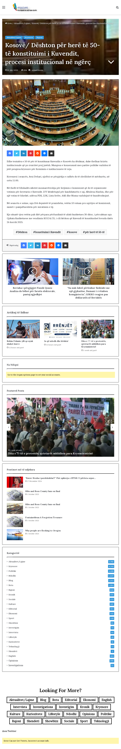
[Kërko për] (117, 8)
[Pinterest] (30, 153)
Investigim (14, 627)
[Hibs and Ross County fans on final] (15, 495)
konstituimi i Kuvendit (48, 232)
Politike (12, 571)
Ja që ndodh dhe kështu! (56, 341)
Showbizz (13, 623)
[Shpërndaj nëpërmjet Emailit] (51, 153)
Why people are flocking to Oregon (43, 530)
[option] (60, 427)
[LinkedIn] (24, 153)
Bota (11, 585)
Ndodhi (12, 576)
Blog (11, 580)
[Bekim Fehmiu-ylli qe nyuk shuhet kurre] (23, 329)
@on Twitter (9, 731)
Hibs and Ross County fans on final (42, 491)
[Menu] (3, 8)
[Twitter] (17, 153)
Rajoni (39, 37)
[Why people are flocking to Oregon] (15, 534)
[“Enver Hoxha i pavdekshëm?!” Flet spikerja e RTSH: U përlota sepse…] (15, 482)
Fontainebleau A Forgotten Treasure (43, 517)
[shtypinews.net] (24, 7)
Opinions (13, 660)
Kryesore (29, 37)
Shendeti (13, 651)
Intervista (13, 632)
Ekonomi (13, 613)
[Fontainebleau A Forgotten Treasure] (15, 521)
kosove (73, 232)
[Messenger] (44, 153)
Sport (11, 618)
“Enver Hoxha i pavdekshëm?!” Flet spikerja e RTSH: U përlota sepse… (60, 478)
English (12, 656)
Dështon (22, 232)
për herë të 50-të (94, 232)
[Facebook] (10, 153)
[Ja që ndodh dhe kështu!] (60, 329)
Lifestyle (13, 637)
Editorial (13, 609)
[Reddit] (37, 153)
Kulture (12, 604)
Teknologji (14, 646)
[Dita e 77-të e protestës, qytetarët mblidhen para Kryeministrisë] (97, 329)
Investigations (16, 665)
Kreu (9, 23)
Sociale (12, 599)
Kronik (12, 594)
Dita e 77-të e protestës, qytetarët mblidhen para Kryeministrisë (93, 344)
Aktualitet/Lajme (22, 23)
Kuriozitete (14, 642)
